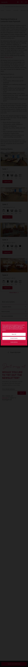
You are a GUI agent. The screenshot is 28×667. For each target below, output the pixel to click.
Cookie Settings (14, 342)
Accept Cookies (14, 338)
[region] (14, 333)
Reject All (14, 334)
